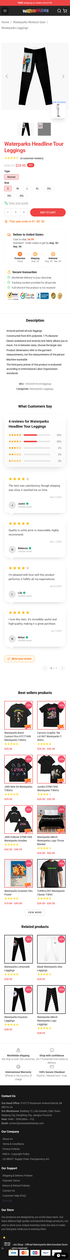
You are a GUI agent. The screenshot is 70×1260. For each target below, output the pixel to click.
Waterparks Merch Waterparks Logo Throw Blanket (50, 841)
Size (6, 182)
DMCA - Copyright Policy (16, 1154)
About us (8, 1138)
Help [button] (63, 1255)
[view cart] (65, 11)
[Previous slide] (7, 76)
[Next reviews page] (62, 668)
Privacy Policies (11, 1149)
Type (7, 171)
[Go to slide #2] (44, 129)
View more (35, 912)
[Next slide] (63, 76)
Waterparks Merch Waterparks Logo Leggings (47, 1021)
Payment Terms (11, 1180)
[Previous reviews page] (45, 668)
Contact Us (9, 1190)
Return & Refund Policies (16, 1185)
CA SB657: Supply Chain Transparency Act (26, 1159)
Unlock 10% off (7, 1244)
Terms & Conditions (13, 1143)
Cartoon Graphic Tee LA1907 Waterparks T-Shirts (49, 736)
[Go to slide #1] (25, 129)
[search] (59, 11)
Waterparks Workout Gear (29, 22)
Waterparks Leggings (14, 28)
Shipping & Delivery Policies (17, 1175)
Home (5, 22)
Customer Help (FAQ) (14, 1195)
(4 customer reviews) (31, 158)
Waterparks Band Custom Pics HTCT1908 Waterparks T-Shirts (17, 736)
